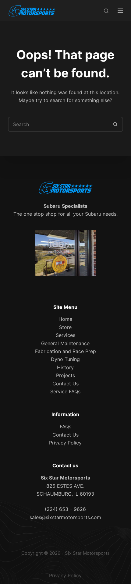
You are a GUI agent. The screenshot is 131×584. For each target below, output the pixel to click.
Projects (65, 375)
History (65, 367)
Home (65, 319)
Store (65, 327)
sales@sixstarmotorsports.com (65, 517)
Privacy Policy (65, 443)
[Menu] (120, 10)
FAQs (65, 426)
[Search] (106, 11)
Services (65, 335)
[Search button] (115, 124)
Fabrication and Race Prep (65, 351)
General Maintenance (65, 343)
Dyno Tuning (65, 359)
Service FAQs (65, 391)
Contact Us (65, 383)
